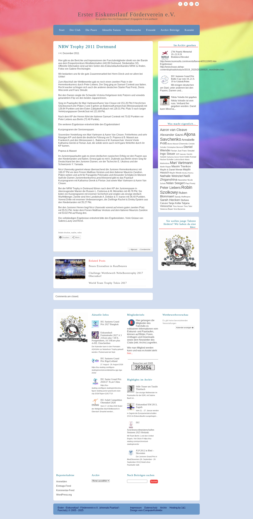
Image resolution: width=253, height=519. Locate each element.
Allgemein (134, 249)
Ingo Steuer (167, 153)
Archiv (163, 507)
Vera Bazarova (179, 209)
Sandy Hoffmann (182, 197)
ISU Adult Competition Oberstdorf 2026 (111, 401)
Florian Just (176, 150)
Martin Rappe (165, 167)
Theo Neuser (178, 206)
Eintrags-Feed (63, 486)
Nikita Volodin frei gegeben (184, 97)
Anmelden (61, 481)
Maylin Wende (176, 173)
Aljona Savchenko (177, 137)
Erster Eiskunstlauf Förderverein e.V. (126, 14)
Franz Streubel (188, 151)
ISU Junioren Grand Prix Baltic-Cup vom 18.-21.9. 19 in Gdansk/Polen (183, 79)
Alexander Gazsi (171, 134)
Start (62, 29)
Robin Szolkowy (176, 190)
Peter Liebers (170, 188)
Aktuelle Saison (111, 29)
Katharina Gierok (173, 157)
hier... (130, 353)
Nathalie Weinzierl (171, 176)
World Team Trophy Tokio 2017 (108, 282)
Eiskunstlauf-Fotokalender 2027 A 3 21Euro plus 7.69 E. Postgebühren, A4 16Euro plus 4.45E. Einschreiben (107, 337)
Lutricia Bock (179, 160)
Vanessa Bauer (166, 209)
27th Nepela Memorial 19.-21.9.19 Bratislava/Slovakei (181, 54)
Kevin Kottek (184, 157)
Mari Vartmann (181, 163)
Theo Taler (188, 206)
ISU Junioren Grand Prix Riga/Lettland (109, 359)
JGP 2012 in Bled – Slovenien (145, 451)
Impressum (136, 507)
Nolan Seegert (175, 183)
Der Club (75, 29)
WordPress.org (64, 494)
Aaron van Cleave (173, 130)
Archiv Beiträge (170, 29)
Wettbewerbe (133, 29)
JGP (177, 154)
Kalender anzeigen (184, 327)
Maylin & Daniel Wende (171, 169)
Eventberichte (145, 249)
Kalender (183, 154)
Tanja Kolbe (175, 203)
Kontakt (189, 29)
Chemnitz (183, 143)
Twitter (186, 4)
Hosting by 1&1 (178, 507)
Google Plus (191, 4)
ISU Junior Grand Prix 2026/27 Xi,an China (110, 380)
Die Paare (91, 29)
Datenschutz (150, 507)
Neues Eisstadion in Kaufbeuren (108, 266)
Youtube (197, 4)
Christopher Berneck (175, 147)
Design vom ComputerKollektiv (146, 510)
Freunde (151, 29)
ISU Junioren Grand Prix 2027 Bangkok (109, 323)
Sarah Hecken (170, 199)
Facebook (180, 4)
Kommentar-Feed (65, 490)
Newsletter (182, 180)
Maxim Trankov (181, 166)
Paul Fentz (190, 183)
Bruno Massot (172, 144)
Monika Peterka (187, 173)
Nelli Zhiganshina (175, 177)
